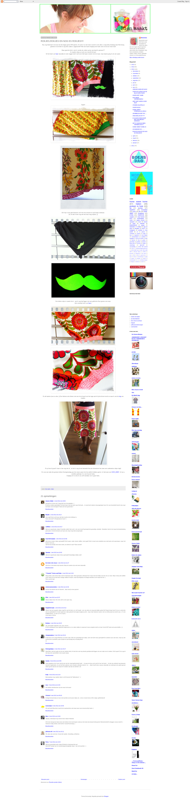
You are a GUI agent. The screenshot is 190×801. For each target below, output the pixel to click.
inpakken (132, 210)
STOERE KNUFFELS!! (139, 105)
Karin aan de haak (137, 531)
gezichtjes (132, 241)
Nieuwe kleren (137, 251)
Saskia (47, 661)
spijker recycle (140, 220)
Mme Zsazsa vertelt (137, 389)
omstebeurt (135, 642)
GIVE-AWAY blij (134, 250)
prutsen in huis (136, 206)
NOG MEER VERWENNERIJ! (138, 98)
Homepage (84, 779)
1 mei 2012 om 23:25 (56, 623)
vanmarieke (134, 326)
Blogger (106, 796)
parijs (146, 256)
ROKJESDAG (133, 225)
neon (139, 222)
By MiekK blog (136, 395)
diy (130, 255)
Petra (47, 742)
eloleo (133, 630)
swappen (132, 222)
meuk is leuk (135, 520)
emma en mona (136, 378)
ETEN (131, 215)
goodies (138, 241)
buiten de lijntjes (135, 316)
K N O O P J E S (136, 619)
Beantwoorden (49, 509)
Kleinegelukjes (50, 649)
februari (135, 140)
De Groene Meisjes (137, 334)
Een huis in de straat (51, 563)
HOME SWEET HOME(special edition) (139, 110)
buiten (143, 225)
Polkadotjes (135, 505)
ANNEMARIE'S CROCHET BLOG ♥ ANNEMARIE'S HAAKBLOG (139, 339)
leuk (131, 235)
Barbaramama (136, 476)
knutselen (144, 210)
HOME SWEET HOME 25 (139, 127)
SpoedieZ (134, 677)
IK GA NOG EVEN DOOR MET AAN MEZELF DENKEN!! (139, 119)
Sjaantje (48, 552)
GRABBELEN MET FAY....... (140, 113)
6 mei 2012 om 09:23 (56, 695)
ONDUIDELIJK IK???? (139, 115)
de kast (144, 253)
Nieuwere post (45, 779)
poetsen (138, 258)
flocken (133, 240)
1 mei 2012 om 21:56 (63, 587)
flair (138, 255)
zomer (142, 261)
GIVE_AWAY (115, 472)
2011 (132, 145)
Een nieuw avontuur (136, 320)
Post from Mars (136, 688)
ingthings (134, 366)
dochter (140, 208)
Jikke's (134, 665)
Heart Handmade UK (137, 768)
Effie (47, 597)
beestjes (137, 228)
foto (139, 240)
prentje (134, 352)
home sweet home (138, 202)
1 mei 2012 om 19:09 (60, 501)
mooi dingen (144, 235)
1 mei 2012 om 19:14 (56, 514)
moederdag (140, 256)
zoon (134, 211)
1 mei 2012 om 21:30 (68, 573)
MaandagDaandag (137, 465)
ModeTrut (134, 771)
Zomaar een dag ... (137, 407)
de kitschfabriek (135, 318)
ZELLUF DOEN (139, 238)
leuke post (132, 243)
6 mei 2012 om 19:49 (54, 716)
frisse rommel (136, 479)
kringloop (141, 213)
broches (131, 253)
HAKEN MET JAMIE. (138, 95)
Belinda (48, 623)
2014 (132, 64)
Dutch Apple (135, 418)
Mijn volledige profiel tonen (137, 57)
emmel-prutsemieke (51, 587)
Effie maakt (135, 581)
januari (135, 142)
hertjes (139, 226)
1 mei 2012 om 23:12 (60, 608)
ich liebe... (134, 774)
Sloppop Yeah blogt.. (137, 566)
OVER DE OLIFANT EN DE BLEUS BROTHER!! (140, 92)
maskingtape (140, 218)
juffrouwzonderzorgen (137, 325)
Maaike (48, 514)
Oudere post (121, 779)
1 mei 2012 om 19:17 (56, 526)
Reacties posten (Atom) (55, 782)
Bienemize (144, 37)
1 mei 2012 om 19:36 (61, 538)
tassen (145, 222)
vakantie (142, 223)
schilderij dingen (143, 260)
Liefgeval (134, 491)
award (138, 233)
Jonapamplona (50, 635)
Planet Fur (134, 765)
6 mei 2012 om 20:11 (58, 731)
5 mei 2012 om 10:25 (54, 685)
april (134, 136)
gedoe (143, 240)
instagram (132, 230)
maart (134, 138)
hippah (133, 323)
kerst (131, 218)
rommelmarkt (132, 260)
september (136, 78)
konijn (144, 233)
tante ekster (135, 653)
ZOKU (144, 251)
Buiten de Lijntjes (136, 555)
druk (134, 255)
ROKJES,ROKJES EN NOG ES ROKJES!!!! (140, 132)
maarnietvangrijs (50, 538)
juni (134, 85)
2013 (132, 67)
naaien (48, 489)
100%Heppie (135, 442)
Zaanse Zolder (50, 501)
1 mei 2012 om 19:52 (56, 552)
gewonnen (143, 255)
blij (46, 489)
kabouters (132, 226)
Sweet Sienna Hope (137, 700)
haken (138, 204)
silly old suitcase (136, 508)
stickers (137, 261)
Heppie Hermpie (136, 578)
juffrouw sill (49, 731)
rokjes (52, 489)
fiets (146, 238)
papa (134, 223)
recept (144, 258)
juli (134, 82)
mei (134, 87)
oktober (135, 76)
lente (135, 256)
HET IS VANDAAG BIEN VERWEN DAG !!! (139, 124)
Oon (133, 392)
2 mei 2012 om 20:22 (60, 635)
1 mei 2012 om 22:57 (54, 597)
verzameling (132, 246)
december (136, 71)
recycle (139, 243)
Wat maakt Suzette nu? (138, 592)
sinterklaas (132, 245)
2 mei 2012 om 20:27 (60, 649)
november (136, 73)
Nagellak (132, 238)
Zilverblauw (135, 363)
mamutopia (49, 706)
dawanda (138, 253)
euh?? (143, 228)
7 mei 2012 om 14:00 (55, 742)
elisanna (134, 494)
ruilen (131, 220)
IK (139, 211)
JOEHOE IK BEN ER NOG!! (140, 89)
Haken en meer (136, 607)
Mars (47, 716)
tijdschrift (142, 245)
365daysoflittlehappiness (141, 248)
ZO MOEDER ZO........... (139, 129)
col (137, 231)
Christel (48, 695)
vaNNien (48, 526)
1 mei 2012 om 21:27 (63, 563)
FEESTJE (141, 215)
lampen (144, 241)
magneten (136, 235)
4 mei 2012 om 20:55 (55, 661)
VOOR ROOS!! (136, 107)
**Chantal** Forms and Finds (54, 573)
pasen (132, 258)
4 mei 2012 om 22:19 (54, 674)
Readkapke (135, 726)
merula (134, 738)
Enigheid (134, 749)
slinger (132, 261)
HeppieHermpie (50, 608)
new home (141, 217)
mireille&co (135, 703)
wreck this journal (142, 246)
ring (120, 396)
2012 (132, 69)
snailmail (143, 236)
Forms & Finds (136, 714)
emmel (134, 453)
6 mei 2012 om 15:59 (58, 706)
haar (57, 54)
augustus (135, 80)
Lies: (47, 685)
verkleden (132, 233)
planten (143, 231)
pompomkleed (135, 236)
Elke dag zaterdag (137, 430)
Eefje (47, 674)
